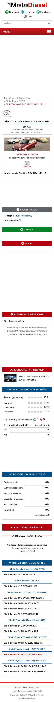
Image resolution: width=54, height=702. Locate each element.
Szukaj (49, 22)
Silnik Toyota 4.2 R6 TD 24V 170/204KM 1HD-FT (26, 673)
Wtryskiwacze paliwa (13, 487)
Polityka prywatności (22, 691)
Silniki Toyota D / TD (15, 101)
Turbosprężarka (11, 482)
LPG (29, 16)
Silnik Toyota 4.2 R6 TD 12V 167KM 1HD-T (25, 666)
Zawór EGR (9, 510)
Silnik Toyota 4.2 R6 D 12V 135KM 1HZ (23, 654)
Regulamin (34, 687)
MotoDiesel (10, 98)
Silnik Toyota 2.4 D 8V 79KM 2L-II (20, 625)
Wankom (31, 698)
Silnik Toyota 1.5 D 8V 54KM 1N (19, 574)
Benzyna (14, 11)
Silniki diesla (24, 98)
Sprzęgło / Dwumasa (13, 499)
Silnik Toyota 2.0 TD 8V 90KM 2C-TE (22, 608)
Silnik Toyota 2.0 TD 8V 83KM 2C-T (21, 603)
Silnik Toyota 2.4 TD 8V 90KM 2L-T (21, 631)
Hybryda (29, 11)
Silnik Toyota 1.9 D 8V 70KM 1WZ (20, 586)
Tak (5, 429)
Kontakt (38, 691)
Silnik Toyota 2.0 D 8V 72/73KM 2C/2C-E (24, 598)
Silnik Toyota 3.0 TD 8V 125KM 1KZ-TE (23, 642)
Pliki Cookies (21, 687)
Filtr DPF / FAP (10, 504)
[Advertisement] (27, 65)
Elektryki (45, 11)
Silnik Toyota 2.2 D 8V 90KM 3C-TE (21, 614)
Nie (5, 434)
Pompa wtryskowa (12, 493)
